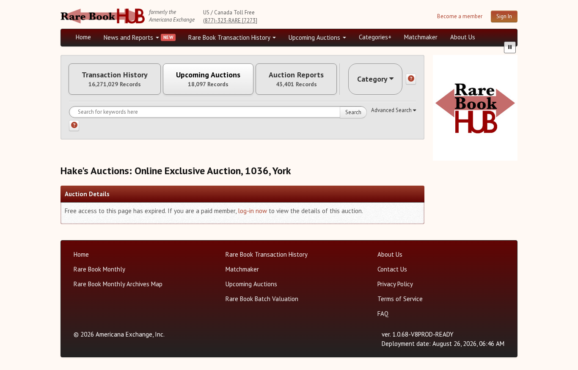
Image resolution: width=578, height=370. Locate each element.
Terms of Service (400, 299)
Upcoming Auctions (315, 37)
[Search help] (74, 125)
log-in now (252, 211)
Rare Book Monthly (99, 269)
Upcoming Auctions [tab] (208, 79)
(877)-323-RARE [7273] (230, 20)
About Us (462, 37)
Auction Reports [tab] (296, 79)
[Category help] (411, 79)
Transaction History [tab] (115, 79)
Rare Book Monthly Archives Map (118, 284)
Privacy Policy (395, 284)
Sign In (504, 16)
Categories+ (375, 37)
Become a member (459, 16)
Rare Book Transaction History (230, 37)
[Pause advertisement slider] (510, 47)
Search (353, 112)
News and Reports (129, 37)
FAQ (382, 314)
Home (83, 37)
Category (372, 79)
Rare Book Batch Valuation (262, 299)
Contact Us (392, 269)
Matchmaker (421, 37)
